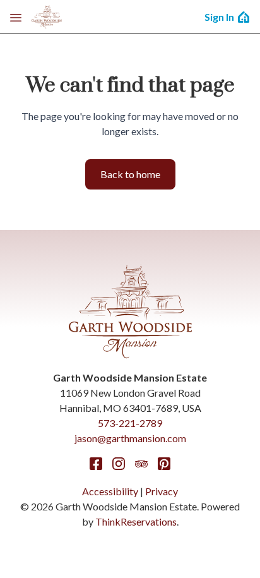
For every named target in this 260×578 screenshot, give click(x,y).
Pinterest (164, 463)
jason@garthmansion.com (130, 438)
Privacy (161, 491)
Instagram (118, 463)
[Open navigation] (16, 17)
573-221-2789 (130, 423)
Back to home (130, 174)
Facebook (96, 463)
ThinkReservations (136, 521)
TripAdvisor (141, 463)
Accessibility (110, 491)
